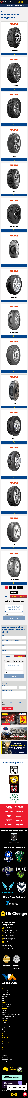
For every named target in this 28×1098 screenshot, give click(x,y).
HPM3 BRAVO (14, 262)
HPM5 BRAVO (14, 297)
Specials (4, 1034)
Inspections (4, 1024)
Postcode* (5, 650)
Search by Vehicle (6, 991)
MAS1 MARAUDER (14, 579)
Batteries (4, 1022)
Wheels (4, 1002)
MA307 (14, 474)
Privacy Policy (9, 703)
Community (5, 1042)
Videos (4, 1050)
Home (4, 11)
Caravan (4, 1010)
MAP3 (14, 509)
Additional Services (7, 1032)
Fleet (3, 1040)
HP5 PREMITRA (14, 226)
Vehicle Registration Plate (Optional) (8, 684)
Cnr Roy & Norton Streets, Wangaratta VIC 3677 (12, 932)
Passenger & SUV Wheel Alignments (11, 1014)
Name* (4, 635)
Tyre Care (4, 998)
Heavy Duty (5, 1018)
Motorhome (5, 1012)
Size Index (4, 1055)
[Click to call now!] (18, 2)
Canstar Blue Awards (7, 1059)
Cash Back (4, 1044)
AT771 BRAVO (14, 85)
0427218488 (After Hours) (10, 939)
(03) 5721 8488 (10, 936)
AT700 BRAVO (14, 50)
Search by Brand (6, 994)
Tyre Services (5, 1028)
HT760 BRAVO (14, 332)
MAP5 (14, 544)
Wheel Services (6, 1030)
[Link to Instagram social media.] (15, 1094)
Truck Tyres (4, 996)
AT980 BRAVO (14, 121)
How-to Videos (5, 1057)
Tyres (3, 989)
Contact (4, 1036)
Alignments (5, 1008)
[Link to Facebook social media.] (12, 1094)
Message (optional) (7, 690)
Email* (4, 645)
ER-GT (14, 191)
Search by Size (6, 992)
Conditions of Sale (20, 1090)
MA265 (14, 403)
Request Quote (7, 708)
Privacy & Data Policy (10, 1090)
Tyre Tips (4, 1000)
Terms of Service (20, 703)
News (3, 1046)
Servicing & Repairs (7, 1026)
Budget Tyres (5, 1061)
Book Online (6, 1038)
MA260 (14, 368)
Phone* (10, 640)
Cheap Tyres (5, 1063)
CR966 (14, 156)
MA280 (14, 438)
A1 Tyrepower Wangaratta (15, 5)
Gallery (4, 1048)
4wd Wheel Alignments (8, 1016)
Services (4, 1020)
